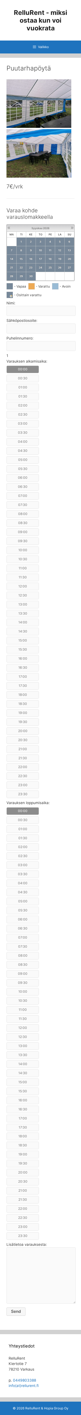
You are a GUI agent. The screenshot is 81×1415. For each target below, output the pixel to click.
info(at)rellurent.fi (24, 1386)
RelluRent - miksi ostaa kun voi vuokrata (40, 20)
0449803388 (24, 1380)
